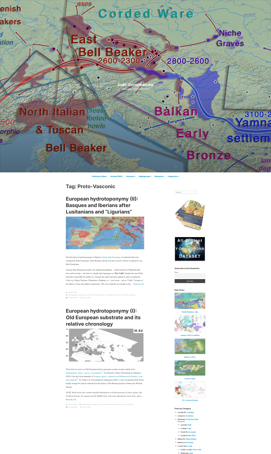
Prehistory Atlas (99, 176)
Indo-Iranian (188, 442)
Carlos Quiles (72, 292)
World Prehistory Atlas (190, 312)
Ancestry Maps (189, 378)
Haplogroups (144, 176)
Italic (189, 425)
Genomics (158, 176)
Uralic (190, 446)
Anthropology (72, 295)
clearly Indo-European (111, 257)
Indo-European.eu (135, 84)
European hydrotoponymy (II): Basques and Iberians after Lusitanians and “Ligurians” (102, 205)
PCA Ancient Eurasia (190, 400)
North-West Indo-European (95, 295)
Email (176, 272)
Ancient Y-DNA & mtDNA (190, 335)
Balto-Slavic (191, 435)
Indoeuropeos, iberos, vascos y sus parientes (84, 372)
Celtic (189, 428)
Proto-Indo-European (128, 295)
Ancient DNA (116, 176)
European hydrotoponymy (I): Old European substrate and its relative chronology (103, 317)
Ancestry (130, 176)
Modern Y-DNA (190, 357)
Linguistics (173, 176)
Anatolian (190, 412)
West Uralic (197, 449)
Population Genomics (113, 295)
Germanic (192, 432)
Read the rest (139, 284)
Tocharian (189, 416)
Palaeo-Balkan (191, 439)
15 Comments (73, 297)
